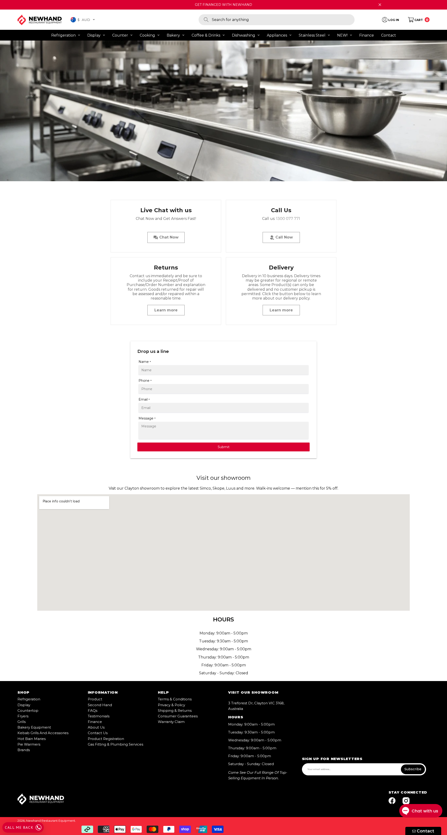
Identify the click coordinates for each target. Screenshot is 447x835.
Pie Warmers (28, 744)
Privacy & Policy (171, 705)
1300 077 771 (288, 218)
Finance (95, 721)
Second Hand (100, 705)
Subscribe (412, 769)
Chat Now (168, 237)
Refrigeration (28, 699)
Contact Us (98, 733)
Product (95, 699)
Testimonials (98, 716)
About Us (96, 727)
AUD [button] (84, 19)
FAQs (92, 710)
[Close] (380, 5)
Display (23, 705)
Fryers (22, 716)
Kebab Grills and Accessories (42, 733)
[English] (73, 19)
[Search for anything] (277, 19)
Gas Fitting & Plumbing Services (115, 744)
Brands (23, 750)
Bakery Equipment (34, 727)
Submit (224, 447)
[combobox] (283, 19)
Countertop (27, 710)
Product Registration (106, 738)
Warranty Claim (171, 721)
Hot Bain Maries (31, 738)
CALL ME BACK (19, 827)
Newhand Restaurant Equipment (50, 820)
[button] (93, 19)
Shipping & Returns (175, 710)
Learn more (166, 310)
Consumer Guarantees (178, 716)
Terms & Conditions (175, 699)
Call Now (283, 237)
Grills (21, 721)
